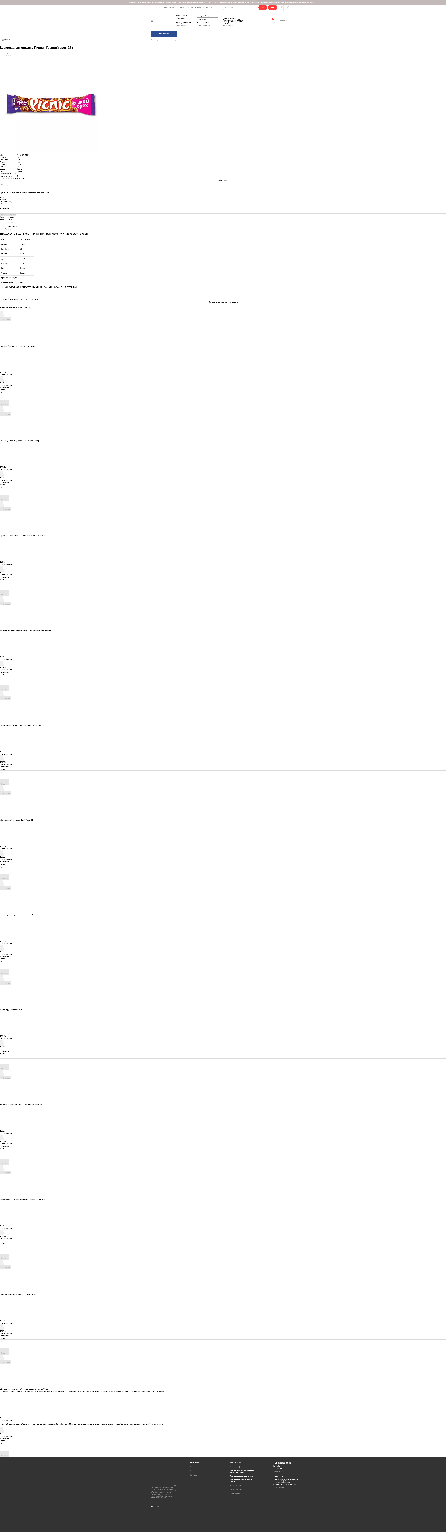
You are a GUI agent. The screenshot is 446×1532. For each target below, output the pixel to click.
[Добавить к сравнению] (2, 315)
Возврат (183, 7)
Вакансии (209, 7)
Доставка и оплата (168, 7)
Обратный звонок (182, 25)
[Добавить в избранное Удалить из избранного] (19, 222)
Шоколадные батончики (185, 40)
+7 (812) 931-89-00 (204, 22)
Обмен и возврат (235, 1493)
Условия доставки (236, 1489)
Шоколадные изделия (166, 40)
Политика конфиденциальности (241, 1476)
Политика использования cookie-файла (191, 2)
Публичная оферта (236, 1467)
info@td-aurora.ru (279, 1471)
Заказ (155, 7)
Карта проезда (228, 25)
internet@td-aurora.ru (204, 25)
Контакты (193, 1475)
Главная (153, 40)
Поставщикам (196, 7)
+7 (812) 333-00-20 (7, 219)
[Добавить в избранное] (1, 312)
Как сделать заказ (236, 1485)
